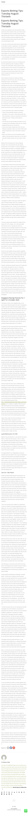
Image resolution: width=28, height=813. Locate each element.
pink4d (8, 772)
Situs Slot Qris (4, 765)
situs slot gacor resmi (18, 779)
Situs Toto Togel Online (19, 778)
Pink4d (11, 783)
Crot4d (14, 783)
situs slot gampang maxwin (10, 776)
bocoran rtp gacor (20, 776)
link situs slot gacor (10, 779)
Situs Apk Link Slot (20, 768)
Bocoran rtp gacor (5, 785)
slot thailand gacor (10, 778)
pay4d (23, 770)
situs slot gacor (7, 774)
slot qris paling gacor (15, 772)
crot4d (17, 770)
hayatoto (8, 783)
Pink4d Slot (21, 781)
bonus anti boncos (11, 767)
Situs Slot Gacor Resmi (20, 767)
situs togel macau (14, 774)
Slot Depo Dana (15, 781)
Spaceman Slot (12, 770)
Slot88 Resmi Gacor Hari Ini (13, 765)
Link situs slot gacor (13, 785)
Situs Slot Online (12, 768)
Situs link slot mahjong (21, 783)
